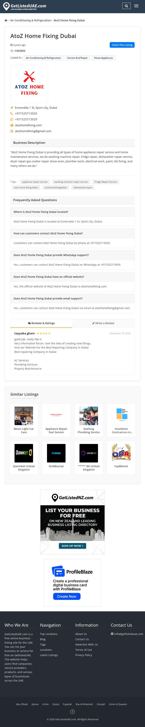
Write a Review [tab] (104, 323)
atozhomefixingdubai (56, 187)
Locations (46, 650)
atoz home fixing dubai (26, 187)
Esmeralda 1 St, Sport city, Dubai (36, 107)
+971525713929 (26, 113)
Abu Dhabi (22, 704)
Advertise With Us (86, 644)
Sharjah (101, 704)
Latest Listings (49, 655)
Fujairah (67, 704)
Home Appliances (103, 57)
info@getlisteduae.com (128, 634)
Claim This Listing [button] (122, 45)
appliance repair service (35, 181)
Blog (43, 639)
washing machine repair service (71, 181)
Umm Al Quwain (118, 704)
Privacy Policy (83, 655)
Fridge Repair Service (106, 181)
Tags (43, 644)
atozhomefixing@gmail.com (33, 131)
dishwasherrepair (83, 187)
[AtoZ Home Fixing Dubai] (29, 83)
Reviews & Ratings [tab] (43, 323)
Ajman (35, 704)
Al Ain (45, 704)
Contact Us (82, 639)
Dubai (55, 704)
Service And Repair (77, 57)
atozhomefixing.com (28, 125)
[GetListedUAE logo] (24, 6)
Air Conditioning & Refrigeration (30, 20)
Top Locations (48, 634)
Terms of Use (83, 650)
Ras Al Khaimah (84, 704)
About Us (81, 634)
